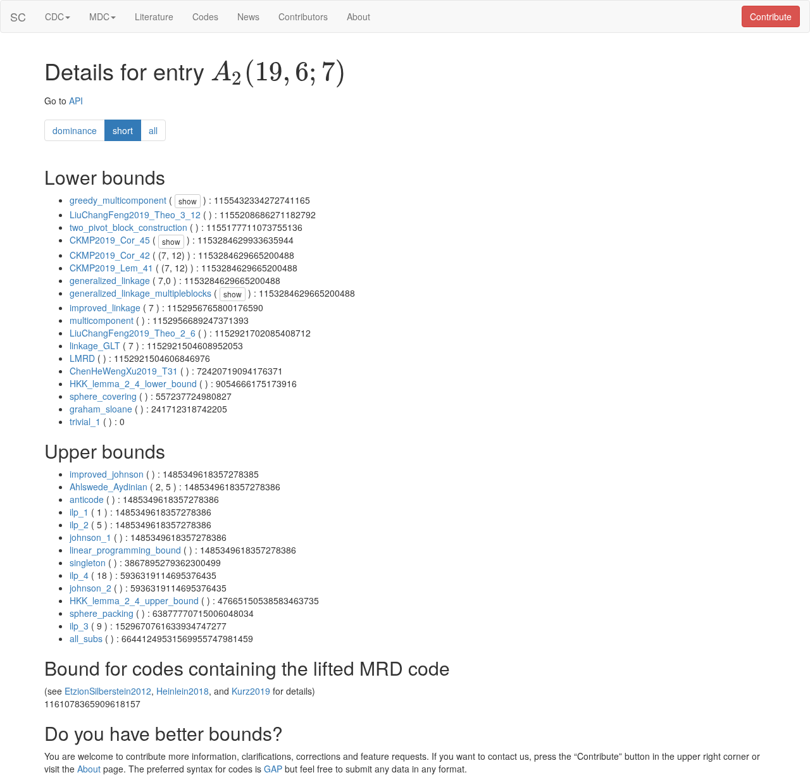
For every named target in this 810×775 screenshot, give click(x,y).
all (153, 130)
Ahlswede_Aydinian (108, 486)
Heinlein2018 (182, 691)
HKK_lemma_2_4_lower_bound (133, 383)
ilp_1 (79, 511)
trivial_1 (85, 421)
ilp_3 (79, 625)
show (187, 200)
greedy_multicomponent (118, 200)
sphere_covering (103, 396)
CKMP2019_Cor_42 (110, 255)
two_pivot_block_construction (128, 227)
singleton (88, 562)
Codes (205, 16)
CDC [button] (54, 16)
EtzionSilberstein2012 (108, 691)
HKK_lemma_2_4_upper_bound (134, 600)
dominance (75, 130)
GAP (273, 768)
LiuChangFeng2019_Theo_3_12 (135, 214)
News (248, 16)
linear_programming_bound (125, 549)
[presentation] (278, 73)
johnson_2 (90, 587)
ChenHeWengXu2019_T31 (124, 370)
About (358, 16)
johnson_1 (90, 537)
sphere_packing (102, 613)
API (76, 100)
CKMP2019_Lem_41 (111, 267)
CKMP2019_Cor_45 (110, 239)
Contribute (771, 16)
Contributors (303, 16)
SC (18, 16)
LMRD (82, 358)
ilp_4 (79, 575)
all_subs (86, 638)
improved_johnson (107, 474)
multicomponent (102, 320)
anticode (87, 499)
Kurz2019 (251, 691)
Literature (154, 16)
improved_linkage (105, 307)
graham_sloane (101, 408)
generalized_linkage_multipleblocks (140, 293)
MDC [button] (99, 16)
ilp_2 (79, 524)
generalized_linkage (110, 280)
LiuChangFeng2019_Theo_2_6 (133, 332)
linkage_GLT (95, 345)
